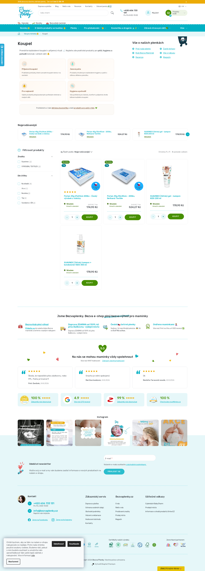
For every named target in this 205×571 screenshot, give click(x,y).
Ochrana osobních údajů (94, 508)
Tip (24, 198)
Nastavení (13, 561)
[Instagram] (62, 519)
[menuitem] (25, 28)
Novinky (39, 23)
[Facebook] (38, 520)
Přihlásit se (114, 472)
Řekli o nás (66, 6)
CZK (182, 6)
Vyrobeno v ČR (28, 203)
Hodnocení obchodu (93, 519)
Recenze (77, 6)
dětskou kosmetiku (60, 108)
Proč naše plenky (143, 49)
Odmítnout (59, 544)
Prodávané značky (122, 512)
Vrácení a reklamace (93, 515)
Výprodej (25, 23)
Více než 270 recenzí (82, 402)
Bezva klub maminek (58, 23)
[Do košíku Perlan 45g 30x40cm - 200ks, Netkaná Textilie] (133, 217)
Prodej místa (120, 515)
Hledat (112, 13)
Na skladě (26, 184)
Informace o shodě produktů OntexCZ (160, 512)
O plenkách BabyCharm (154, 504)
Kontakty (89, 6)
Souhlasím (74, 544)
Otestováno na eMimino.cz (170, 402)
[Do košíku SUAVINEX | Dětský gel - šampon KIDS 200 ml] (176, 216)
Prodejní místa (151, 508)
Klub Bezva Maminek (145, 53)
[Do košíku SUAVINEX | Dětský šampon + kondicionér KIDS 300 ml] (90, 283)
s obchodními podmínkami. (136, 465)
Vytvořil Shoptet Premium (105, 564)
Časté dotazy (169, 49)
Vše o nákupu (169, 53)
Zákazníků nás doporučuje (41, 402)
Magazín (167, 57)
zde (33, 555)
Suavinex (26, 162)
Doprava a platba (44, 6)
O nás (117, 504)
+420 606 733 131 (131, 12)
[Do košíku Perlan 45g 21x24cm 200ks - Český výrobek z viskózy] (90, 217)
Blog (57, 6)
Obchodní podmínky (93, 512)
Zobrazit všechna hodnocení (113, 361)
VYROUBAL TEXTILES (31, 166)
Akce (24, 188)
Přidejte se (30, 328)
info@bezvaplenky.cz (46, 510)
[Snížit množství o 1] (67, 217)
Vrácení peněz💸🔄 (103, 6)
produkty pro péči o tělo (84, 108)
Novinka (26, 193)
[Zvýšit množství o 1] (77, 217)
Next (188, 134)
